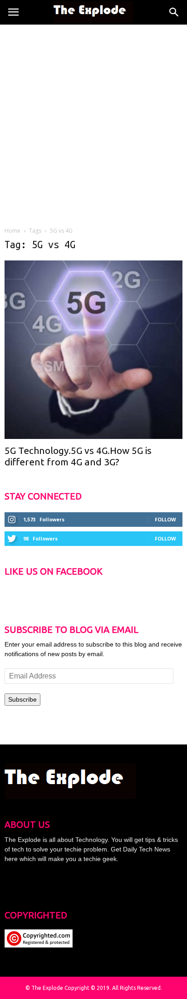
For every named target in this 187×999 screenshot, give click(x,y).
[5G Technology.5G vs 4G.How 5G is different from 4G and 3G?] (93, 349)
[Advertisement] (93, 123)
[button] (174, 12)
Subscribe (22, 699)
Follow (165, 519)
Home (12, 230)
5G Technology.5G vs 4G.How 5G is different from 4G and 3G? (78, 456)
